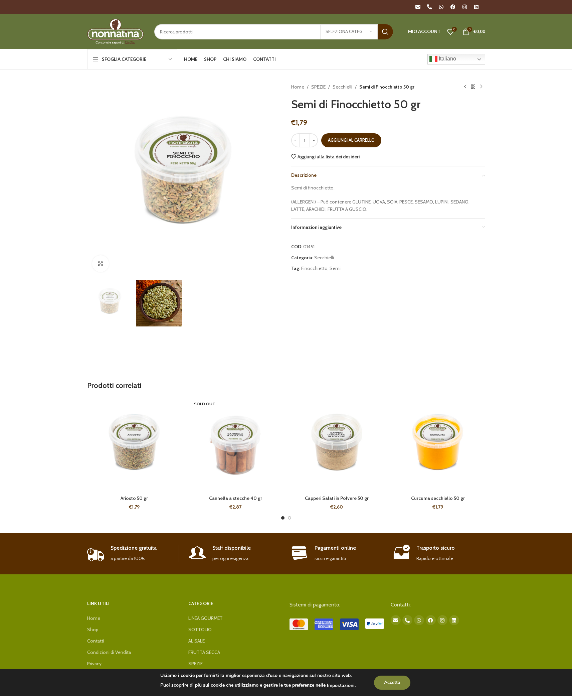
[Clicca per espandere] (100, 263)
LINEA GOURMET (205, 618)
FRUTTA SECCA (204, 652)
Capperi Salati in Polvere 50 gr (337, 498)
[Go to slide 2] (289, 518)
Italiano (446, 58)
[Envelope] (418, 7)
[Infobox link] (133, 553)
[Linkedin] (476, 7)
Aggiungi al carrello (351, 140)
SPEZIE (318, 87)
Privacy (94, 664)
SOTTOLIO (200, 630)
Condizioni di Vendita (109, 652)
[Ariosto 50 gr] (134, 445)
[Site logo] (115, 31)
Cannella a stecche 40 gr (235, 498)
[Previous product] (465, 87)
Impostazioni (341, 685)
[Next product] (481, 87)
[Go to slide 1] (282, 518)
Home (297, 87)
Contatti (95, 641)
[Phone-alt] (430, 7)
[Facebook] (453, 7)
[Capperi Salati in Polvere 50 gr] (337, 445)
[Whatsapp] (441, 7)
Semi (335, 268)
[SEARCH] (385, 31)
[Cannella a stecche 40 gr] (235, 445)
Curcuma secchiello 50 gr (438, 498)
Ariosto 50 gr (134, 498)
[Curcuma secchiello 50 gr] (438, 445)
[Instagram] (465, 7)
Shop (93, 630)
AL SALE (196, 641)
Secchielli (342, 87)
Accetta (392, 682)
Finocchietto (314, 268)
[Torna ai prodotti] (473, 87)
